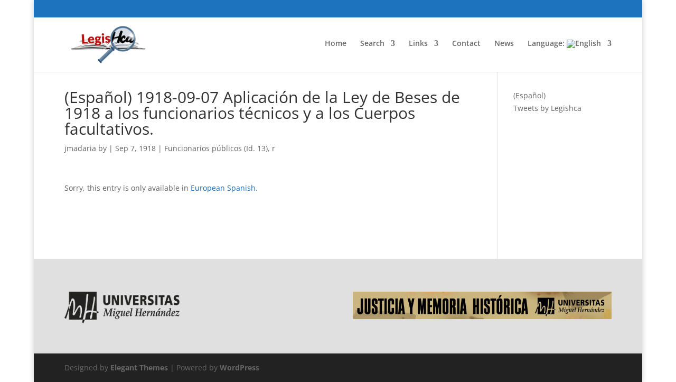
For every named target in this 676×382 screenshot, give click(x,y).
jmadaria (80, 148)
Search (372, 44)
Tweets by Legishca (547, 108)
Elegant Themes (139, 367)
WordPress (239, 367)
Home (335, 44)
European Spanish (223, 188)
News (504, 44)
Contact (466, 44)
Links (418, 44)
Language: (547, 44)
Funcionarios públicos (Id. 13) (216, 148)
